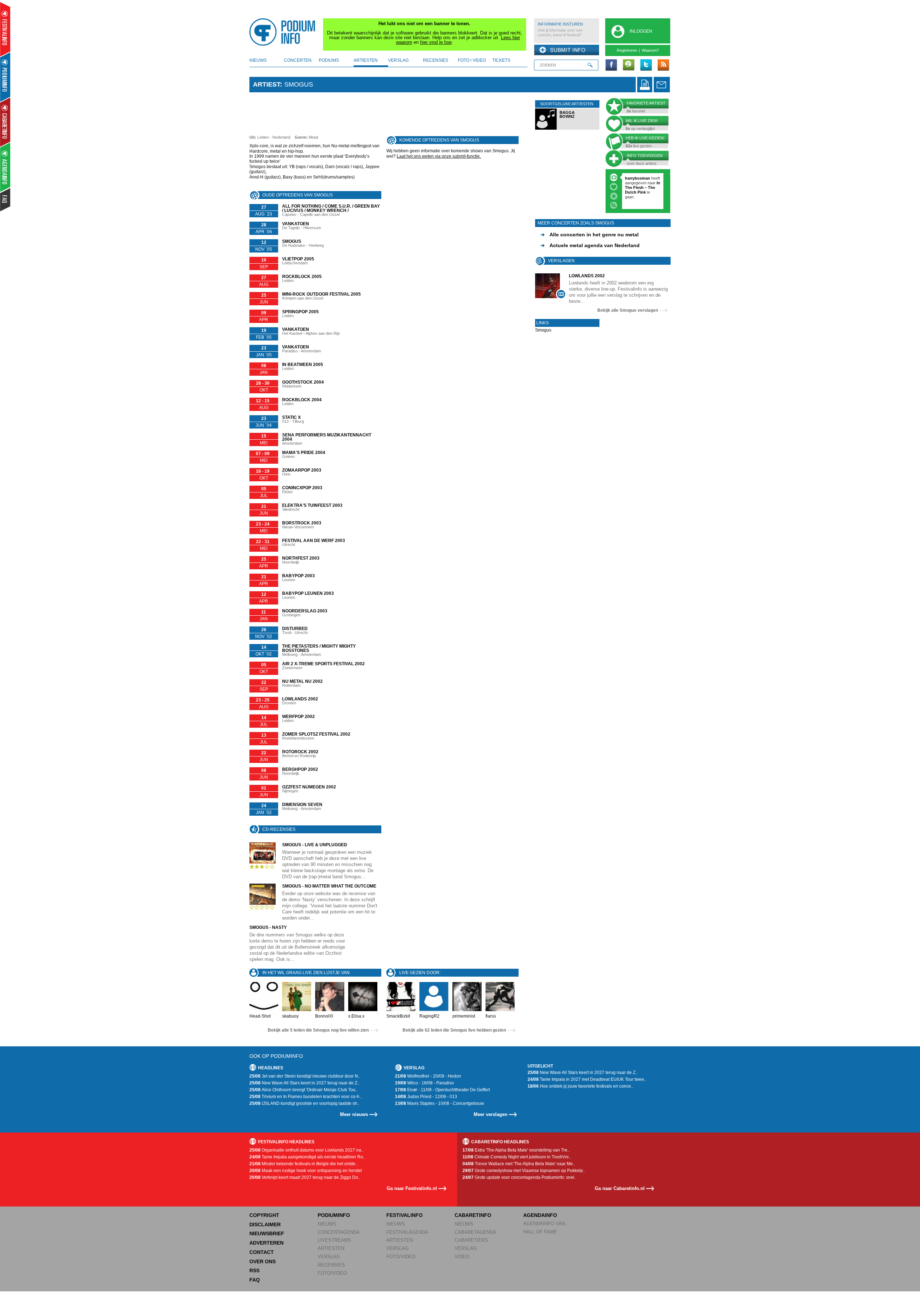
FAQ (254, 1280)
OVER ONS (262, 1261)
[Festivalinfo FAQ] (5, 199)
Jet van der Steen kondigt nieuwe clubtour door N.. (304, 1076)
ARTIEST (266, 84)
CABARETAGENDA (475, 1232)
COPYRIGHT (264, 1215)
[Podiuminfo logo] (284, 32)
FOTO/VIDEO (332, 1273)
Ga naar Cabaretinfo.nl (620, 1188)
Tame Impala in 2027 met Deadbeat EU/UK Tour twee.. (587, 1079)
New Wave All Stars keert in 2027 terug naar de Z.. (304, 1083)
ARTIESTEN (331, 1248)
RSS (254, 1270)
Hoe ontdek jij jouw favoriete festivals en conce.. (580, 1086)
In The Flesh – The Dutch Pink (642, 187)
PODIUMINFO (334, 1215)
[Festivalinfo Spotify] (628, 65)
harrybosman (637, 178)
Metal (313, 137)
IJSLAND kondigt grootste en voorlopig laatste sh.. (304, 1103)
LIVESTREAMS (334, 1240)
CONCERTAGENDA (339, 1232)
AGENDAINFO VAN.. (545, 1223)
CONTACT (261, 1252)
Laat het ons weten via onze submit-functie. (439, 156)
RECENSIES (331, 1265)
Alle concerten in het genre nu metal (589, 234)
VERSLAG (329, 1256)
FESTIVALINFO (404, 1215)
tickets (501, 60)
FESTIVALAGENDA (407, 1232)
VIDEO (462, 1256)
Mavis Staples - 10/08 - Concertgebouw (439, 1103)
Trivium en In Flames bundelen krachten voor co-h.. (305, 1096)
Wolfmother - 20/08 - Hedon (428, 1076)
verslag (398, 60)
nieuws (258, 60)
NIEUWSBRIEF (266, 1233)
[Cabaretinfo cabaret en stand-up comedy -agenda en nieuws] (5, 122)
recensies (435, 60)
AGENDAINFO (540, 1215)
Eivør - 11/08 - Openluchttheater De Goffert (442, 1090)
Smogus (543, 330)
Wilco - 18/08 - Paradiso (424, 1083)
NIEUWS (327, 1224)
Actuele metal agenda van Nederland (590, 245)
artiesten (366, 60)
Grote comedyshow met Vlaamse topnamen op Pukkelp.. (524, 1170)
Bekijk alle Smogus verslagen (627, 310)
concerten (298, 60)
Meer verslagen (490, 1114)
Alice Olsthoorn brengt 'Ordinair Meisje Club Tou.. (303, 1090)
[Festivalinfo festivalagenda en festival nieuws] (5, 29)
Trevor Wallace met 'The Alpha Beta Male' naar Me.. (519, 1164)
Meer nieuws (354, 1114)
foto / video (472, 60)
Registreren (627, 50)
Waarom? (650, 50)
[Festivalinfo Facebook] (611, 65)
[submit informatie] (566, 50)
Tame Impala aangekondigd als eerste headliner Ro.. (307, 1157)
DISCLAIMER (265, 1224)
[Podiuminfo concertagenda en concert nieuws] (5, 77)
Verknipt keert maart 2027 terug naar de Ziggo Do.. (304, 1177)
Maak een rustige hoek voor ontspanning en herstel (305, 1170)
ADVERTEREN (266, 1243)
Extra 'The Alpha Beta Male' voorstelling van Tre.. (516, 1150)
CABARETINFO (473, 1215)
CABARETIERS (471, 1240)
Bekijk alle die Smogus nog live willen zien (318, 1030)
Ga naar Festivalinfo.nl (412, 1188)
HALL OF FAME (540, 1232)
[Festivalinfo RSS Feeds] (663, 65)
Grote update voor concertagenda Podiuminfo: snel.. (519, 1177)
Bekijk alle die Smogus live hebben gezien (454, 1030)
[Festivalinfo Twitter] (646, 65)
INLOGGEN (641, 31)
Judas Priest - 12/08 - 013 (426, 1096)
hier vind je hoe (436, 42)
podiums (329, 60)
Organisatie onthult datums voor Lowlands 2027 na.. (306, 1150)
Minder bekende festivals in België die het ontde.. (303, 1164)
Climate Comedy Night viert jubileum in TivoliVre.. (517, 1157)
